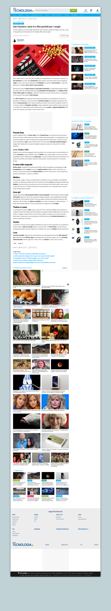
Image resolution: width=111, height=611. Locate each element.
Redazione (37, 529)
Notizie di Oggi (15, 517)
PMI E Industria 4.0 (83, 529)
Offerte (14, 525)
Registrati (86, 11)
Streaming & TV (16, 533)
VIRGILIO (33, 573)
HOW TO (47, 15)
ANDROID (20, 15)
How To (80, 517)
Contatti (96, 544)
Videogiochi (15, 535)
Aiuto (50, 575)
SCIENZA (44, 480)
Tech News (14, 521)
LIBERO (28, 573)
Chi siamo (22, 575)
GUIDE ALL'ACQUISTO (57, 15)
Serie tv (20, 243)
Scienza (14, 523)
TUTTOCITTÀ (65, 573)
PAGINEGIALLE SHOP (46, 573)
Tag (81, 544)
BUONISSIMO (85, 573)
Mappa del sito (64, 544)
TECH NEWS (16, 496)
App (35, 521)
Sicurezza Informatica (62, 529)
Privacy (31, 575)
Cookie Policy (36, 575)
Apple (35, 519)
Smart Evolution (60, 519)
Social (13, 531)
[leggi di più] (68, 40)
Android (36, 517)
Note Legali (27, 575)
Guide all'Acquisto (82, 519)
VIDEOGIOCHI (16, 480)
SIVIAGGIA (74, 573)
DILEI (70, 573)
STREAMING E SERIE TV (37, 15)
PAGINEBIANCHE (59, 573)
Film (15, 243)
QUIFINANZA (79, 573)
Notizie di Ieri (15, 519)
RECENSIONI (74, 15)
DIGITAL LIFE (30, 496)
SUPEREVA (90, 573)
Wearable (58, 517)
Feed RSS (47, 544)
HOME (14, 21)
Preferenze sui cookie (44, 575)
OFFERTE (66, 15)
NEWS (14, 15)
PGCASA (53, 573)
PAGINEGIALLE (38, 573)
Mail (91, 11)
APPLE (27, 15)
